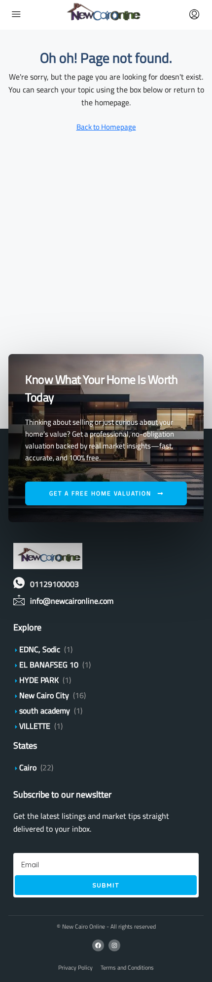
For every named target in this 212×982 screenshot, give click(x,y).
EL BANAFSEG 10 (48, 664)
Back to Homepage (106, 127)
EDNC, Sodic (39, 649)
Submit (105, 885)
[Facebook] (98, 945)
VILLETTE (34, 725)
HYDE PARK (39, 679)
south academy (44, 710)
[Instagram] (114, 945)
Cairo (27, 767)
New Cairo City (44, 695)
